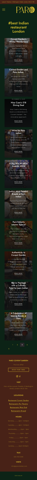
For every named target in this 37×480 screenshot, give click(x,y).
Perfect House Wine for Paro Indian (18, 130)
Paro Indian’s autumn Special (18, 223)
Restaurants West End (18, 407)
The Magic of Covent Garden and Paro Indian (18, 69)
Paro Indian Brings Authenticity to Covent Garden (18, 252)
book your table (18, 370)
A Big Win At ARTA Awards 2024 (18, 165)
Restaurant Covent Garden (18, 400)
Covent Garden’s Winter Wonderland (18, 40)
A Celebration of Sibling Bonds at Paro (18, 316)
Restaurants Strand (18, 411)
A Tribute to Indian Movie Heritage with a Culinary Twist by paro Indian (18, 284)
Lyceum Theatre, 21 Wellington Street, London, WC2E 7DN (18, 2)
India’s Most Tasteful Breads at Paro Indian (18, 194)
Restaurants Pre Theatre (18, 404)
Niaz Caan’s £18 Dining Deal (18, 104)
